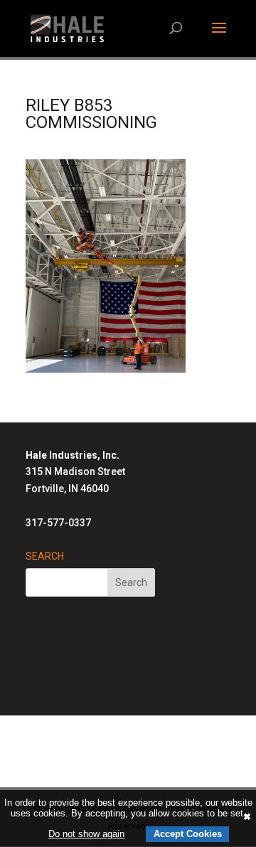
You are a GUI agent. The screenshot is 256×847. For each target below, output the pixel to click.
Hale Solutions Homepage (120, 734)
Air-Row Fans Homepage (120, 767)
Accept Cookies (188, 834)
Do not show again (86, 834)
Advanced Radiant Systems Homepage (120, 751)
